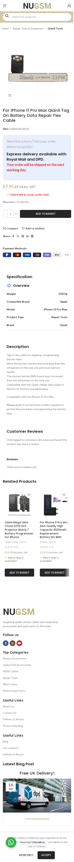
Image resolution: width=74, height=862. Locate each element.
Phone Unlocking (13, 725)
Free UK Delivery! (37, 773)
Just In (22, 542)
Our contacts (11, 747)
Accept (46, 855)
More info (26, 855)
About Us (8, 706)
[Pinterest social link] (22, 236)
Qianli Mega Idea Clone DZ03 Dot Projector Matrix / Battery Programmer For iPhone (19, 529)
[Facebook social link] (13, 236)
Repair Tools (10, 677)
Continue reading (37, 819)
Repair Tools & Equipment (28, 28)
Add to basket (46, 213)
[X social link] (17, 236)
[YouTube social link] (19, 643)
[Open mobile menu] (5, 5)
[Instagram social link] (12, 643)
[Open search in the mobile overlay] (37, 17)
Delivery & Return (13, 719)
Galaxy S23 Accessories (17, 664)
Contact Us (10, 712)
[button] (19, 573)
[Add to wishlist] (29, 495)
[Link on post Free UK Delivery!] (37, 796)
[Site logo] (37, 5)
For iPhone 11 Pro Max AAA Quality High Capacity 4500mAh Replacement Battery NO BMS (54, 529)
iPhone (43, 542)
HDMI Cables (11, 671)
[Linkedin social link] (27, 236)
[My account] (69, 5)
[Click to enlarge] (10, 95)
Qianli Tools (55, 28)
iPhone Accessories (14, 658)
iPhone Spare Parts (14, 690)
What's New (10, 684)
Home (5, 28)
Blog (5, 741)
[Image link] (22, 611)
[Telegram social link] (32, 236)
